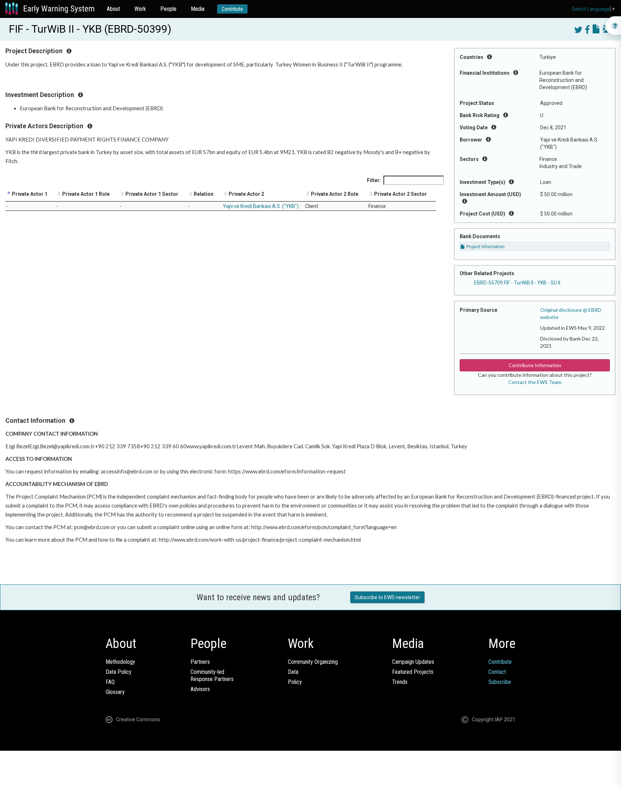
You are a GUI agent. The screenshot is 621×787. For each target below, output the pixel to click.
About (113, 8)
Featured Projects (412, 671)
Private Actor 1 (29, 194)
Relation (203, 194)
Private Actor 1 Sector (151, 194)
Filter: (374, 180)
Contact (497, 671)
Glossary (115, 692)
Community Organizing (313, 661)
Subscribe (499, 682)
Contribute (232, 9)
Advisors (200, 689)
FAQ (110, 682)
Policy (295, 682)
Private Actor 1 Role (86, 194)
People (168, 8)
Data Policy (119, 671)
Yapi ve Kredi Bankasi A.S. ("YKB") (261, 206)
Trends (400, 682)
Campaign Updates (413, 661)
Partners (200, 661)
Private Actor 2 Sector (400, 194)
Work (140, 8)
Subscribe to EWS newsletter (387, 597)
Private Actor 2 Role (334, 194)
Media (197, 8)
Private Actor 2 (246, 194)
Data (293, 671)
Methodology (120, 661)
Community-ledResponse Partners (212, 675)
